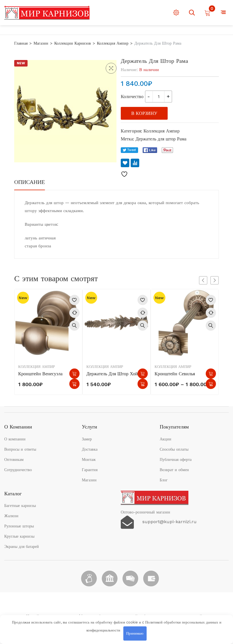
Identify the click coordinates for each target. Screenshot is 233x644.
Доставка (89, 449)
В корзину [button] (74, 373)
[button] (111, 68)
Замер (87, 439)
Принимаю (134, 633)
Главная (21, 43)
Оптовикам (14, 459)
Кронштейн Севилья (175, 373)
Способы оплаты (174, 449)
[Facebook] (150, 150)
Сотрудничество (18, 469)
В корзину (144, 113)
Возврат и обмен (174, 469)
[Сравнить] (135, 163)
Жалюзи (11, 515)
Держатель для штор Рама (161, 139)
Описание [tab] (29, 182)
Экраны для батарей (21, 546)
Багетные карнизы (20, 505)
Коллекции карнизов (72, 43)
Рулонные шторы (19, 526)
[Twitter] (129, 150)
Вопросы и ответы (20, 449)
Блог (164, 480)
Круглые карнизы (19, 536)
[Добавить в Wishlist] (125, 163)
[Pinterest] (167, 150)
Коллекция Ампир (112, 43)
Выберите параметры (211, 373)
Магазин (41, 43)
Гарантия (89, 469)
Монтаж (89, 459)
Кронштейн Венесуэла (40, 373)
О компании (15, 439)
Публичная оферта (176, 459)
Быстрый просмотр (74, 325)
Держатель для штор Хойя (113, 373)
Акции (165, 439)
